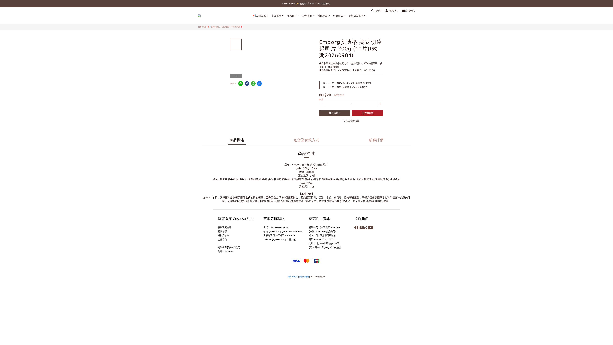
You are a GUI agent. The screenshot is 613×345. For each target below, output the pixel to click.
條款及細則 (304, 277)
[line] (240, 83)
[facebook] (247, 83)
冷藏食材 (292, 15)
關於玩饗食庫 (356, 15)
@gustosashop (279, 239)
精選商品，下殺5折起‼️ (232, 27)
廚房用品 (338, 15)
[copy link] (259, 83)
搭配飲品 (323, 15)
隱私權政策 (293, 277)
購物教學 (222, 231)
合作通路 (222, 239)
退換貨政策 (223, 235)
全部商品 (202, 27)
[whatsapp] (253, 83)
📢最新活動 (259, 15)
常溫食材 (276, 15)
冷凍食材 (307, 15)
